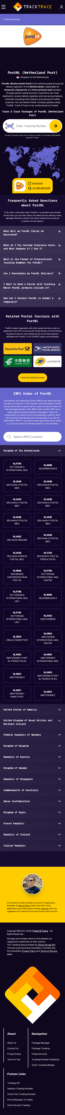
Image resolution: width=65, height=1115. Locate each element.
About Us (11, 1043)
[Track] (55, 126)
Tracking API (13, 1083)
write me (45, 908)
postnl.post (37, 183)
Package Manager (41, 1043)
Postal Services (39, 1054)
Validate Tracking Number (20, 1088)
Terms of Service (48, 951)
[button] (3, 7)
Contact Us (12, 1048)
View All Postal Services (32, 377)
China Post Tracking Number (21, 1094)
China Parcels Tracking (18, 1105)
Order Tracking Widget (43, 1065)
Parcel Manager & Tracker (20, 1099)
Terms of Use (13, 1059)
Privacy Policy (29, 951)
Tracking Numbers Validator (45, 1059)
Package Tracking (41, 1048)
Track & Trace (24, 905)
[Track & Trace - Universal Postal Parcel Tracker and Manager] (32, 7)
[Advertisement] (32, 55)
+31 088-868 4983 (41, 188)
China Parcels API (46, 944)
